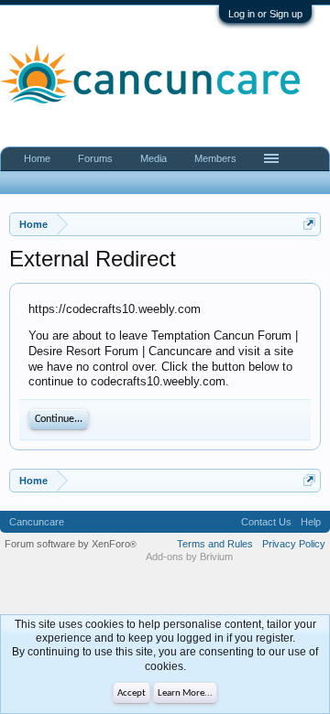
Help (311, 521)
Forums (95, 158)
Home (37, 158)
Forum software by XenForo (71, 543)
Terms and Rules (215, 543)
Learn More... (185, 693)
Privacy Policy (293, 543)
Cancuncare (36, 521)
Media (153, 158)
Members (215, 158)
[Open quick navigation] (309, 224)
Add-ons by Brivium (189, 556)
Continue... (58, 419)
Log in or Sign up (265, 13)
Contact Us (266, 521)
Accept (131, 693)
